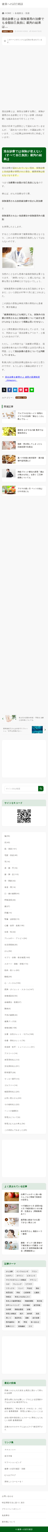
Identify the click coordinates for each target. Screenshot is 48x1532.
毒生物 (39, 1301)
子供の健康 (11, 1015)
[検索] (41, 788)
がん (8, 951)
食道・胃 (10, 887)
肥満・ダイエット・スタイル (19, 989)
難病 (7, 1008)
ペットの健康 (11, 1110)
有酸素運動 (29, 1301)
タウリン (20, 1275)
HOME (8, 13)
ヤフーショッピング (13, 1462)
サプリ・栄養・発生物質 (17, 957)
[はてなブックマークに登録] (15, 390)
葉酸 (27, 1318)
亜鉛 (37, 1288)
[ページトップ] (42, 1526)
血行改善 (36, 1318)
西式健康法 (10, 1322)
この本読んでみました (15, 1130)
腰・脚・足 (11, 874)
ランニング (17, 1284)
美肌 (37, 1313)
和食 (18, 1292)
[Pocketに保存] (20, 390)
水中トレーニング (12, 1305)
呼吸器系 (10, 900)
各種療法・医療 (22, 13)
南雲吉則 (9, 1292)
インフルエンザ (22, 1271)
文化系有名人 (12, 1066)
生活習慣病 (11, 944)
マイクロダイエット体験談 (16, 1280)
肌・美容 (10, 848)
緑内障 (29, 1313)
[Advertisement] (24, 79)
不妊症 (29, 1288)
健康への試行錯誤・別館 (14, 1468)
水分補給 (26, 1305)
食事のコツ (10, 1326)
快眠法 (8, 1296)
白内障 (8, 1309)
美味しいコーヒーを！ (13, 1481)
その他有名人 (12, 1104)
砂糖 (28, 1309)
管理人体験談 (11, 1313)
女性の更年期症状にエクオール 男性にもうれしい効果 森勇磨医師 (23, 1418)
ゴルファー (11, 1085)
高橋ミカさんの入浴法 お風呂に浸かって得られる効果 (23, 1391)
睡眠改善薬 (19, 1309)
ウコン (34, 1271)
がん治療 (9, 1271)
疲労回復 (37, 1305)
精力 (21, 1313)
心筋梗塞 (27, 1292)
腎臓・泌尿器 (12, 919)
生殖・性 (10, 931)
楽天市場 (8, 1456)
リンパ (20, 1288)
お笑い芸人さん (12, 1098)
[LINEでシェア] (31, 390)
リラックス (10, 1288)
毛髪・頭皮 (11, 855)
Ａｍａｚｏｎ (10, 1449)
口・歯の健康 (12, 893)
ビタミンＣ (31, 1275)
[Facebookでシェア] (9, 390)
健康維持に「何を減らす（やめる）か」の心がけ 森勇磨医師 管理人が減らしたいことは (23, 1409)
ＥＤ (30, 1326)
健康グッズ (10, 1021)
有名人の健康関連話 (13, 1301)
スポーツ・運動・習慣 (16, 963)
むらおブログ (10, 1475)
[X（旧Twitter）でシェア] (4, 390)
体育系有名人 (12, 1059)
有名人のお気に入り (22, 1296)
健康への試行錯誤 (12, 4)
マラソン (33, 1280)
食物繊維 (21, 1326)
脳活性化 (18, 1318)
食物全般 (10, 1027)
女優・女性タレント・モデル (19, 1034)
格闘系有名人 (12, 1091)
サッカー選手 (12, 1078)
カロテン (9, 1275)
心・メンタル (12, 983)
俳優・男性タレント (14, 1040)
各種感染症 (11, 995)
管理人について (12, 1117)
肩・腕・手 (11, 868)
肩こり (8, 1318)
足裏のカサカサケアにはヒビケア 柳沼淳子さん (23, 1428)
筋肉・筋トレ (12, 970)
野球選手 (10, 1072)
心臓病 (36, 1292)
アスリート (11, 1053)
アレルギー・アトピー (15, 938)
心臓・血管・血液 (14, 925)
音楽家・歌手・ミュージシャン (19, 1047)
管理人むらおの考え (14, 1123)
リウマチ (28, 1284)
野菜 (25, 1322)
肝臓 (8, 912)
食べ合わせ (35, 1322)
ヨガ (7, 1284)
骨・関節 (10, 880)
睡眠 (8, 976)
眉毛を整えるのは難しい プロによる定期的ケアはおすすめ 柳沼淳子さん (23, 1400)
